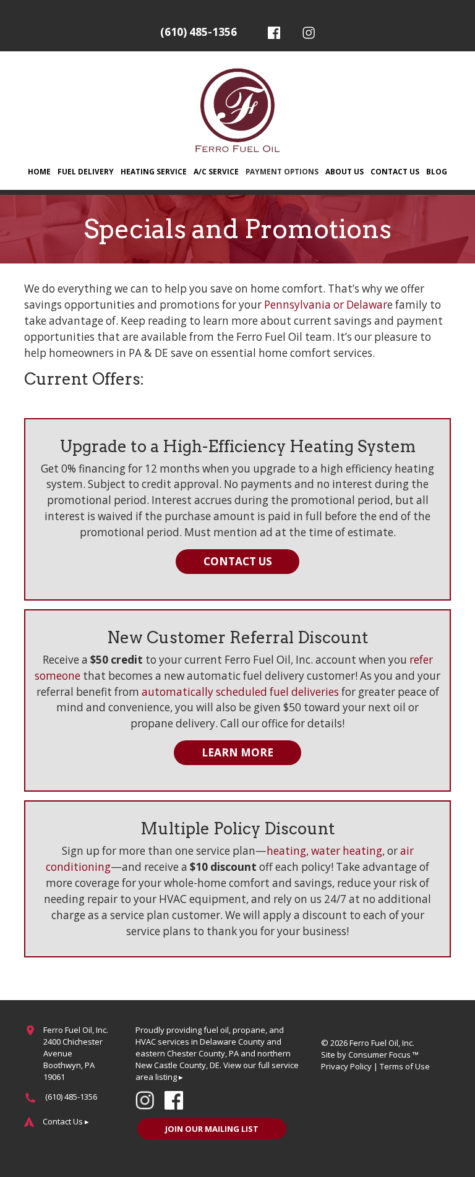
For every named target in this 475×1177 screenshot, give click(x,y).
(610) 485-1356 (198, 32)
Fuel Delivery (86, 171)
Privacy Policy (346, 1066)
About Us (344, 171)
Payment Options (282, 171)
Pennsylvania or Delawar (325, 304)
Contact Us (394, 171)
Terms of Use (405, 1066)
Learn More (237, 752)
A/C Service (216, 171)
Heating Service (154, 171)
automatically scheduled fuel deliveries (240, 692)
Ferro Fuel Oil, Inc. (381, 1042)
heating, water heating (324, 851)
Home (39, 171)
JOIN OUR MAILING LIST (212, 1128)
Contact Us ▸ (66, 1121)
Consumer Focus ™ (383, 1054)
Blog (436, 171)
